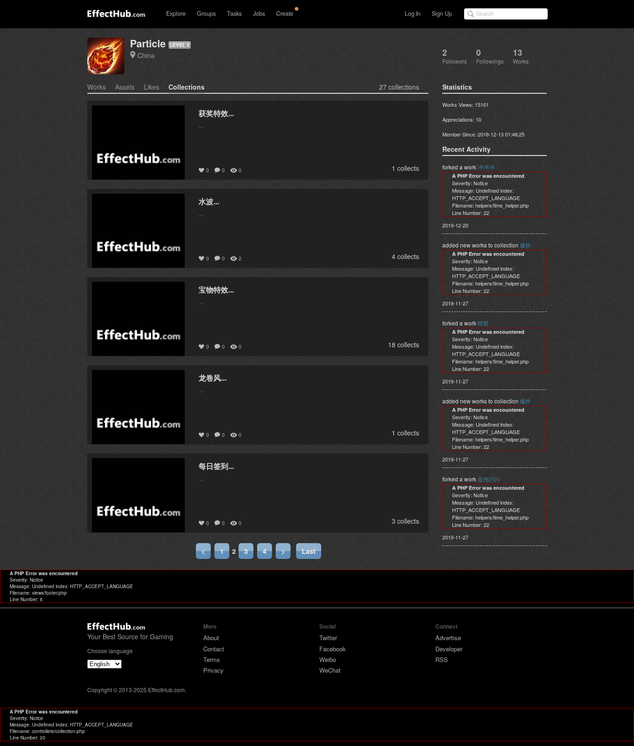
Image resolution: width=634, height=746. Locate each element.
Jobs (259, 13)
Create (284, 13)
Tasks (234, 13)
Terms (211, 659)
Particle (148, 43)
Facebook (332, 648)
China (146, 55)
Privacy (213, 670)
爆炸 (525, 245)
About (211, 637)
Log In (413, 13)
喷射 (483, 323)
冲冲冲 (486, 167)
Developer (448, 648)
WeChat (330, 670)
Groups (206, 13)
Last (309, 551)
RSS (441, 659)
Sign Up (442, 13)
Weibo (327, 659)
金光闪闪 (489, 479)
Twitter (328, 637)
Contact (213, 648)
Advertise (448, 637)
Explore (176, 13)
